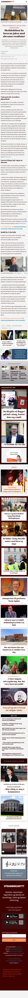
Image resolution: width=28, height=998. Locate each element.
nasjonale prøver (17, 325)
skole (3, 325)
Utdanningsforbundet (16, 951)
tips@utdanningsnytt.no (16, 949)
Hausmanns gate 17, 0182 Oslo (16, 953)
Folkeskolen (8, 157)
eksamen (8, 325)
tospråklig (4, 328)
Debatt (14, 467)
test (10, 328)
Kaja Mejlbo (19, 947)
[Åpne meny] (26, 1)
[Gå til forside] (7, 1)
